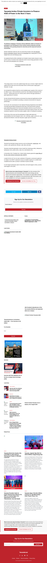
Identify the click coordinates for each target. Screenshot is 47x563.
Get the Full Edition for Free (29, 181)
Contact (13, 558)
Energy (6, 8)
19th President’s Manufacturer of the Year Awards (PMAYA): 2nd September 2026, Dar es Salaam (15, 414)
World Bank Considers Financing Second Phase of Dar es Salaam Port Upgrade (16, 397)
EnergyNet (25, 53)
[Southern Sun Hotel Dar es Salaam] (13, 349)
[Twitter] (20, 555)
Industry (11, 410)
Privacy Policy (32, 558)
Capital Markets (12, 386)
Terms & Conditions (24, 558)
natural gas (35, 143)
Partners (17, 558)
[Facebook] (25, 555)
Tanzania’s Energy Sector (10, 140)
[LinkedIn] (22, 555)
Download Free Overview (13, 181)
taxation (11, 176)
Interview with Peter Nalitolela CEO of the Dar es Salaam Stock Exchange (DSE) (13, 377)
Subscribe (37, 544)
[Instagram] (27, 555)
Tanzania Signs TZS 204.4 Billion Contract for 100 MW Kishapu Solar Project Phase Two (33, 494)
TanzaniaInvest (23, 552)
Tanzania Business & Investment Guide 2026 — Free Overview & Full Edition (12, 321)
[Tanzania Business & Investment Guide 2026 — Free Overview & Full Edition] (13, 274)
